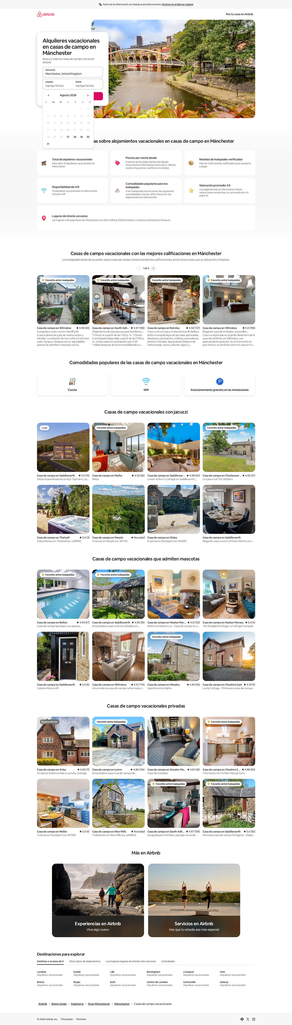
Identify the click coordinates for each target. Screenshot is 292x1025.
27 (68, 136)
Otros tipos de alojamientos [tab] (84, 961)
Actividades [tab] (168, 961)
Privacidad (67, 1019)
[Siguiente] (153, 268)
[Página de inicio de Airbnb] (45, 14)
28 (74, 136)
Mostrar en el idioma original (177, 4)
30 (88, 136)
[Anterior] (138, 268)
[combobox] (72, 74)
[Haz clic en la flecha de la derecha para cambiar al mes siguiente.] (88, 95)
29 (81, 136)
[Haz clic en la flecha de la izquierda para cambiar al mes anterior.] (49, 95)
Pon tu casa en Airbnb (239, 14)
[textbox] (57, 86)
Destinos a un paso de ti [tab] (50, 961)
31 (48, 143)
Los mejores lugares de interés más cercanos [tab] (131, 961)
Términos (81, 1019)
